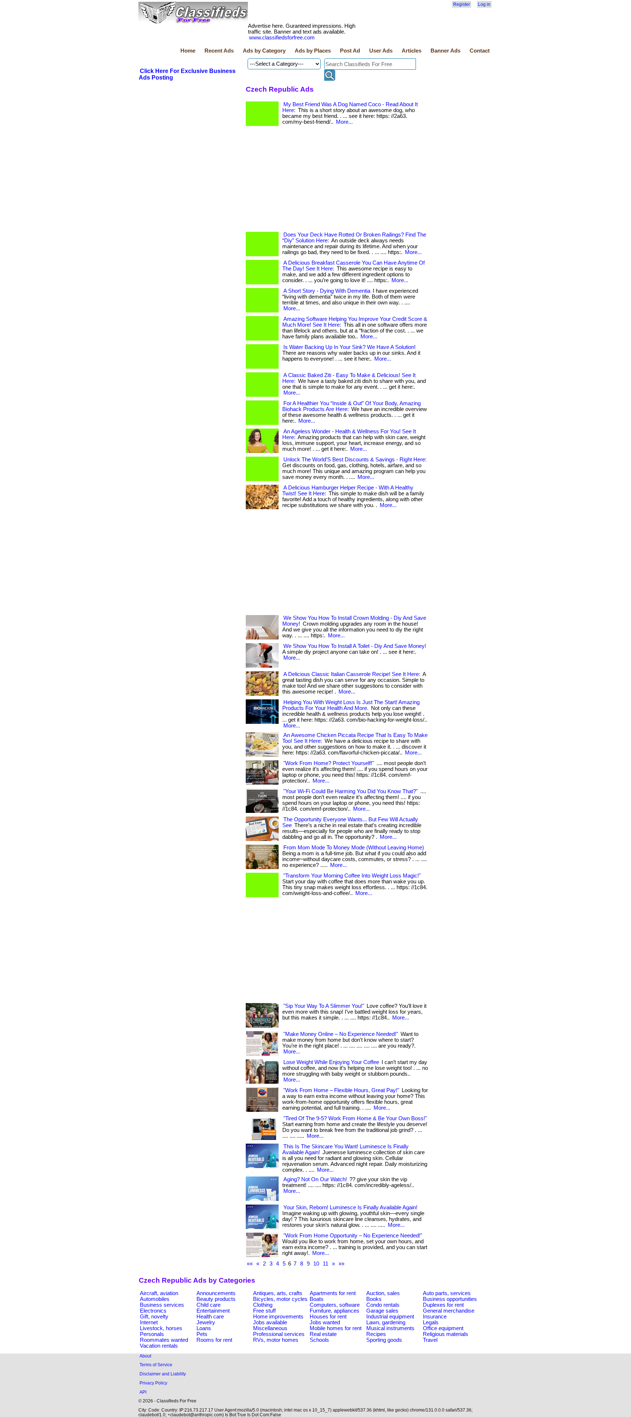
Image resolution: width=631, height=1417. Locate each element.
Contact (480, 51)
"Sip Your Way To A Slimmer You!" (323, 1006)
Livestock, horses (161, 1328)
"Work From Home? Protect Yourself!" (328, 763)
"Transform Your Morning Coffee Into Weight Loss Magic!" (352, 876)
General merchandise (448, 1311)
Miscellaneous (270, 1328)
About (145, 1355)
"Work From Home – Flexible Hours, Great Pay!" (341, 1090)
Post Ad (350, 51)
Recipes (376, 1334)
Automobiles (154, 1299)
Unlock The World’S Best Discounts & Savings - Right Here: (355, 459)
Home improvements (278, 1317)
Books (374, 1299)
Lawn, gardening (385, 1322)
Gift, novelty (154, 1317)
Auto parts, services (447, 1293)
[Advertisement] (337, 181)
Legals (431, 1322)
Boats (317, 1299)
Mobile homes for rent (336, 1328)
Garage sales (382, 1311)
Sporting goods (384, 1340)
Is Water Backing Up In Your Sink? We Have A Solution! (349, 347)
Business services (162, 1305)
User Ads (381, 51)
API (142, 1392)
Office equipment (443, 1328)
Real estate (323, 1334)
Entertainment (213, 1311)
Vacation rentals (159, 1346)
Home (187, 51)
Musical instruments (390, 1328)
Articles (411, 51)
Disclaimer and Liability (162, 1373)
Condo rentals (382, 1305)
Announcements (216, 1293)
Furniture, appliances (334, 1311)
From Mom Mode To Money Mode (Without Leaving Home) (353, 847)
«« (250, 1264)
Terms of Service (155, 1364)
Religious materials (445, 1334)
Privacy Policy (153, 1382)
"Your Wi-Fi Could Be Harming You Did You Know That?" (350, 791)
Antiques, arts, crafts (277, 1293)
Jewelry (205, 1322)
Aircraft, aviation (159, 1293)
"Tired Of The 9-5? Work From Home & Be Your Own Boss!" (355, 1118)
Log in (484, 4)
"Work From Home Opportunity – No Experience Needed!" (352, 1236)
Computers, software (335, 1305)
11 (325, 1264)
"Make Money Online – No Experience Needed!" (340, 1034)
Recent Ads (219, 51)
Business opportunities (450, 1299)
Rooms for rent (214, 1340)
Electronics (153, 1311)
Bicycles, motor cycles (280, 1299)
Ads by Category (264, 51)
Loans (203, 1328)
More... (344, 122)
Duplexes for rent (443, 1305)
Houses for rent (328, 1317)
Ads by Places (313, 51)
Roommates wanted (164, 1340)
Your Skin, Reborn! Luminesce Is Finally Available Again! (350, 1207)
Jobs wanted (325, 1322)
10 (316, 1264)
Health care (210, 1317)
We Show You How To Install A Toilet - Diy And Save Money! (354, 646)
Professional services (279, 1334)
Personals (152, 1334)
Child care (208, 1305)
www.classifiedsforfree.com (282, 38)
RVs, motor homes (275, 1340)
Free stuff (264, 1311)
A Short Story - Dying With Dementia (326, 291)
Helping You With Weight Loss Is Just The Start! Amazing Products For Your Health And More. (351, 705)
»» (341, 1264)
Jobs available (270, 1322)
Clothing (262, 1305)
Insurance (435, 1317)
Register (461, 4)
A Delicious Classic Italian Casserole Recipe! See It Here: (351, 674)
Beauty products (216, 1299)
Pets (201, 1334)
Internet (149, 1322)
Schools (319, 1340)
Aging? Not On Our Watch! (315, 1179)
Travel (430, 1340)
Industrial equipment (390, 1317)
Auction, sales (383, 1293)
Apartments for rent (333, 1293)
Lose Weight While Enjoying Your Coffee (331, 1062)
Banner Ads (445, 51)
